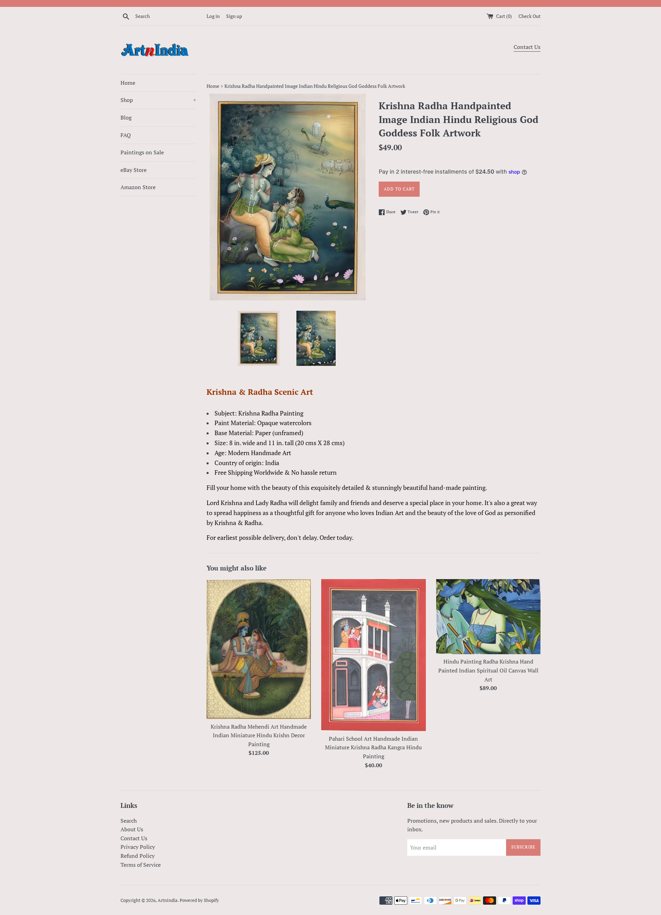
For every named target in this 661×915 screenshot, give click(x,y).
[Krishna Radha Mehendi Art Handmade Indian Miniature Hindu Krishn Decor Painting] (259, 649)
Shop (158, 100)
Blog (126, 117)
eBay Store (133, 170)
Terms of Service (140, 864)
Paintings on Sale (142, 152)
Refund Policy (137, 856)
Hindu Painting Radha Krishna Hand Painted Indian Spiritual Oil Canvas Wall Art (488, 670)
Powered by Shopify (199, 900)
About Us (131, 829)
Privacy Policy (137, 847)
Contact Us (527, 47)
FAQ (125, 135)
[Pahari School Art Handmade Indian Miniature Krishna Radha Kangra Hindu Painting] (373, 655)
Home (127, 82)
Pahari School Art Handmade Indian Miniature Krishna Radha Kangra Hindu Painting (373, 747)
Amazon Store (138, 187)
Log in (213, 16)
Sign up (234, 16)
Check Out (529, 16)
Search (128, 820)
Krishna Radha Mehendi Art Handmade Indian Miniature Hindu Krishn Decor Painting (259, 735)
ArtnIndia (168, 900)
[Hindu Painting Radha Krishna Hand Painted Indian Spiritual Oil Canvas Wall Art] (488, 616)
